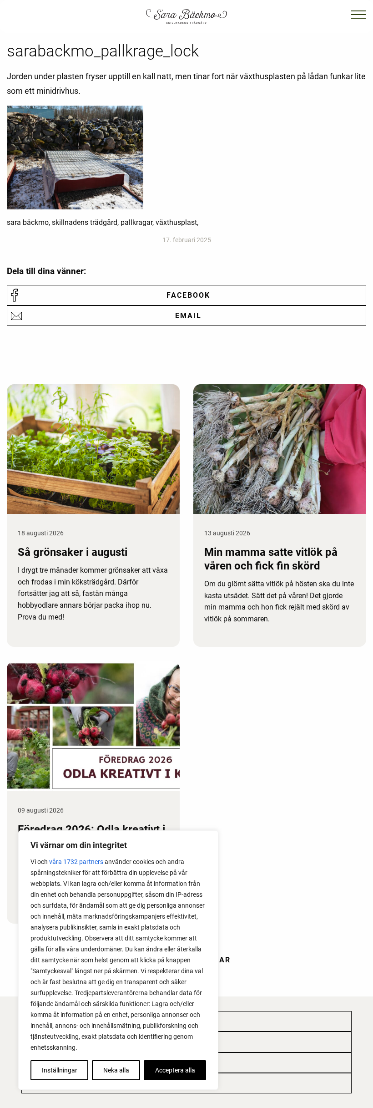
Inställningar (59, 1070)
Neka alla (116, 1070)
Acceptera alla (175, 1070)
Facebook (188, 295)
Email (188, 315)
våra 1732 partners (76, 861)
